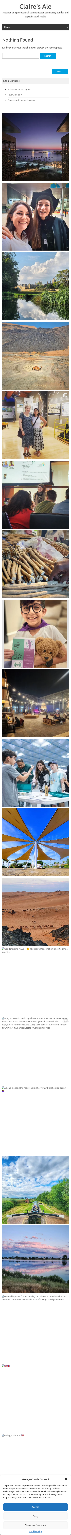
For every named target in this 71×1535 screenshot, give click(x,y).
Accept (35, 1507)
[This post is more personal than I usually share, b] (35, 634)
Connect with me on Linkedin (21, 100)
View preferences (35, 1525)
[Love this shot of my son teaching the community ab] (35, 773)
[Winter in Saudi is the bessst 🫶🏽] (35, 147)
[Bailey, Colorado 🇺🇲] (35, 1468)
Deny (35, 1516)
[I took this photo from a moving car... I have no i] (35, 1329)
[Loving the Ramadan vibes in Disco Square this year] (35, 703)
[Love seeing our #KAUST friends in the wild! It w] (35, 425)
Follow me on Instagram (19, 89)
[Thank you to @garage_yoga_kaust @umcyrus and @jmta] (35, 842)
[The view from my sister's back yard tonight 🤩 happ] (35, 1259)
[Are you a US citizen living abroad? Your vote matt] (35, 1051)
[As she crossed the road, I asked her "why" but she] (35, 1120)
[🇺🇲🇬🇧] (35, 1398)
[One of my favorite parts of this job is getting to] (35, 217)
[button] (66, 1479)
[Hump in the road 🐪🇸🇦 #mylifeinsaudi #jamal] (35, 356)
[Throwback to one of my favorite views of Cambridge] (35, 286)
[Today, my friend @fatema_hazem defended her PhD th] (35, 495)
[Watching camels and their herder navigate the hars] (35, 912)
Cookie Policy (35, 1532)
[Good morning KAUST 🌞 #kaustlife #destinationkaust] (35, 981)
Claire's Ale (35, 6)
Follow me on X (15, 95)
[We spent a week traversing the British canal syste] (35, 1190)
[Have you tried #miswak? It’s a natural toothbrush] (35, 564)
